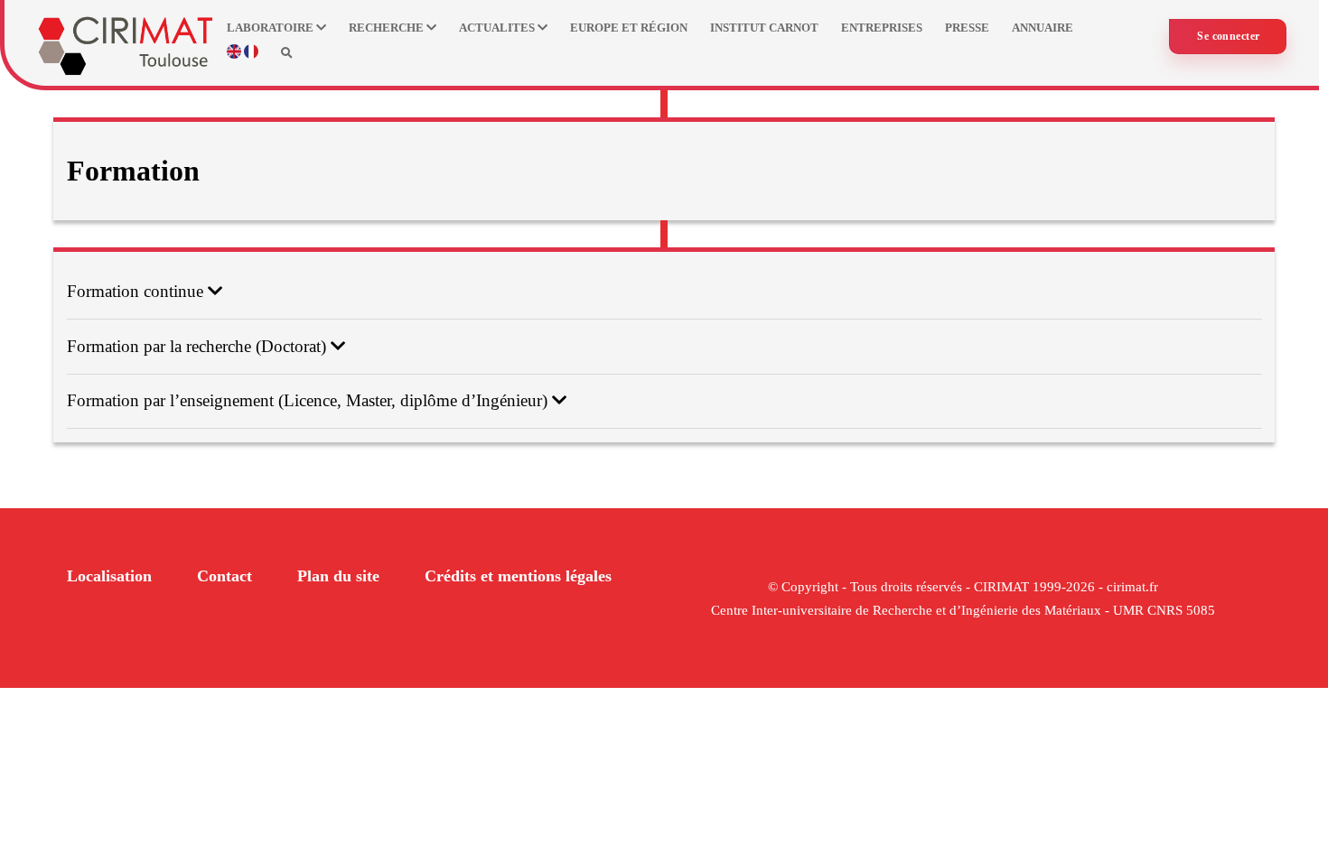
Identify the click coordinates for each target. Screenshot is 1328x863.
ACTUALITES (498, 28)
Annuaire (1042, 28)
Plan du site (338, 576)
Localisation (109, 576)
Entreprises (881, 28)
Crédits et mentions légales (518, 576)
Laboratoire (271, 28)
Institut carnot (764, 28)
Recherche (387, 28)
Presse (967, 28)
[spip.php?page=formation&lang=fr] (251, 55)
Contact (224, 576)
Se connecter (1228, 36)
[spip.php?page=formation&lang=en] (235, 55)
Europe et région (628, 28)
